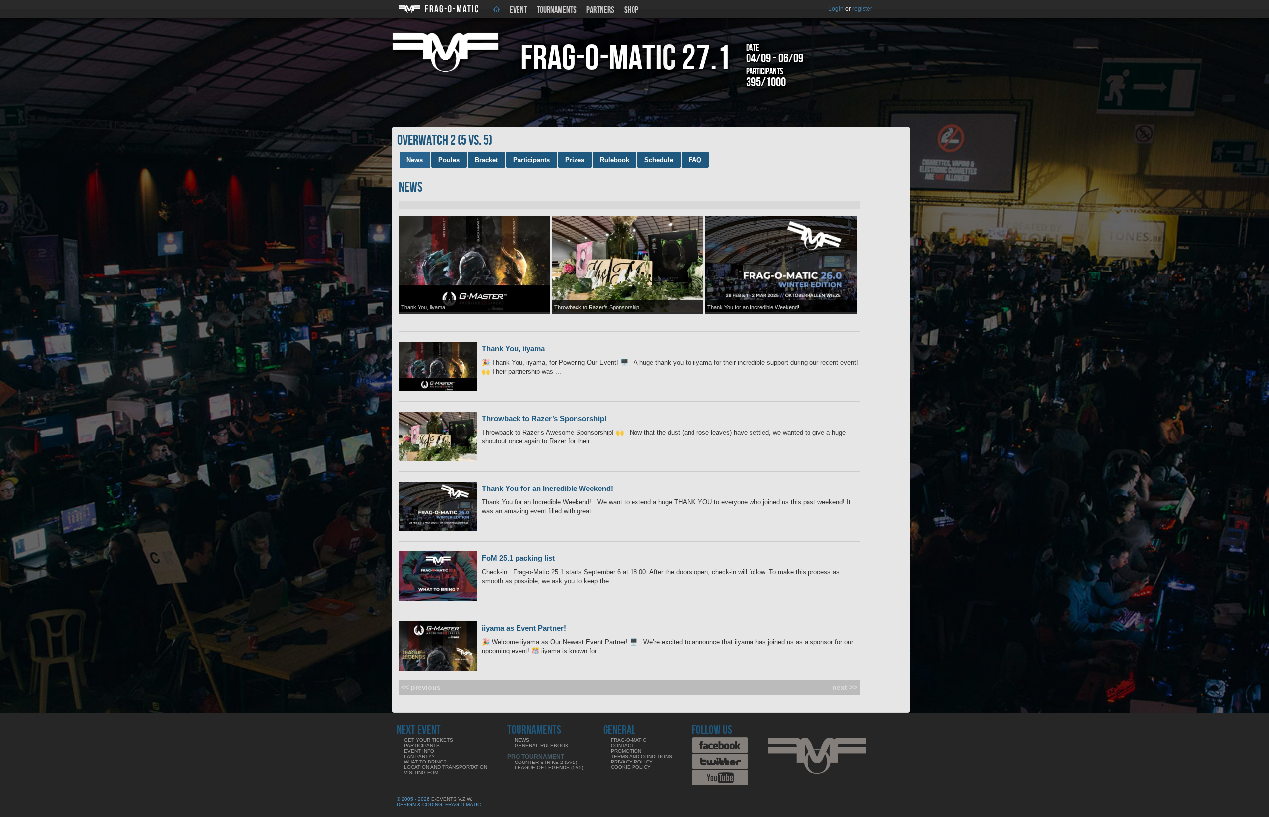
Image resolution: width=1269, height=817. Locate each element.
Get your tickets (428, 740)
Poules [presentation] (449, 159)
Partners (600, 10)
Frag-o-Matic (628, 740)
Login (836, 8)
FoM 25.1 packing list (518, 558)
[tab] (415, 160)
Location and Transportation (445, 767)
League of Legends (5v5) (549, 767)
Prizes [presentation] (574, 159)
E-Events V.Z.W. (451, 799)
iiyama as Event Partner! (524, 628)
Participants (422, 745)
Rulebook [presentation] (614, 159)
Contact (622, 745)
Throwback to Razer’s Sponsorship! (544, 418)
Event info (419, 751)
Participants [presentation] (531, 159)
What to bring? (425, 761)
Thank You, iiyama (513, 348)
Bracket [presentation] (486, 159)
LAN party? (419, 756)
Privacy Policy (632, 761)
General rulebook (542, 745)
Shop (631, 10)
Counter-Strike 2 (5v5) (546, 762)
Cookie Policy (631, 767)
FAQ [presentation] (695, 159)
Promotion (626, 751)
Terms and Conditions (641, 756)
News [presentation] (414, 159)
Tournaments (557, 10)
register (862, 8)
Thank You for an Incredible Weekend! (547, 488)
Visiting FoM (421, 772)
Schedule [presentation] (658, 159)
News (522, 740)
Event (518, 10)
